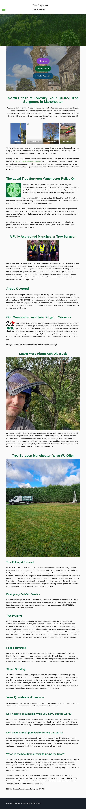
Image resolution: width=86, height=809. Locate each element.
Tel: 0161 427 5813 (43, 76)
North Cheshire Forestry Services (28, 161)
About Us (43, 61)
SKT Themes (35, 803)
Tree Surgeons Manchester (40, 7)
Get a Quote (43, 68)
